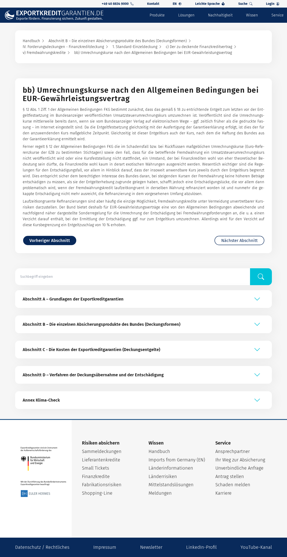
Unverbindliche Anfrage (239, 468)
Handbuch (159, 451)
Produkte (157, 15)
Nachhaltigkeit (220, 15)
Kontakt (153, 4)
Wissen (252, 15)
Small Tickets (95, 468)
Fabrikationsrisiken (101, 485)
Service (277, 15)
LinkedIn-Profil (201, 547)
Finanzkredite (96, 476)
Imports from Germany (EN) (177, 460)
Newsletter (151, 547)
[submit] (261, 276)
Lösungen (186, 15)
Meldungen (160, 493)
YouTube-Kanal (256, 547)
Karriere (223, 493)
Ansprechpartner (232, 451)
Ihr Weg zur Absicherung (240, 460)
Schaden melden (232, 485)
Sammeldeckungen (101, 451)
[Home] (57, 15)
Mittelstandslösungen (171, 485)
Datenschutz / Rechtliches (42, 547)
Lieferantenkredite (101, 460)
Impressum (104, 547)
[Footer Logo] (43, 472)
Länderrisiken (163, 476)
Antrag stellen (229, 476)
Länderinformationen (171, 468)
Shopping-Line (97, 493)
